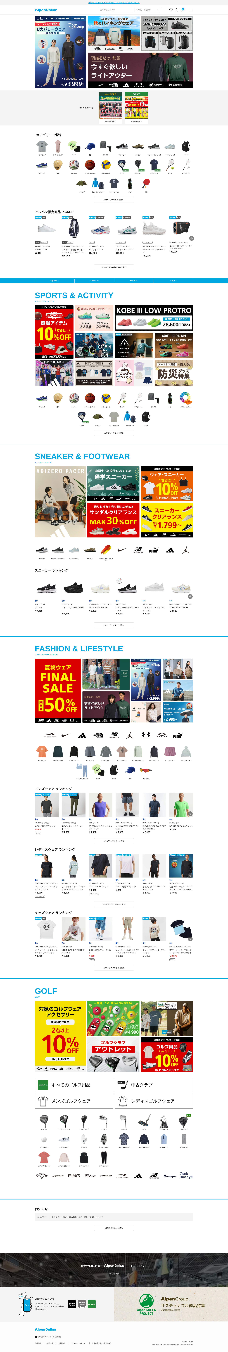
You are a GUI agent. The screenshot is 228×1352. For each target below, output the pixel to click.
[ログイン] (176, 10)
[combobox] (116, 10)
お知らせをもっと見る (114, 1228)
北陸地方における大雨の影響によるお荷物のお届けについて (114, 3)
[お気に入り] (171, 10)
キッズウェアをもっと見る (114, 968)
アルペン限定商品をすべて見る (114, 267)
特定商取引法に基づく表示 (101, 1343)
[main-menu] (190, 10)
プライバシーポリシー (78, 1343)
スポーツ (53, 281)
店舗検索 (115, 1274)
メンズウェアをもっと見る (114, 841)
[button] (191, 238)
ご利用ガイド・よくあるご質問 (49, 1337)
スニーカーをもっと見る (114, 625)
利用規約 (62, 1343)
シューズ (93, 281)
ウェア (132, 281)
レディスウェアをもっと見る (114, 904)
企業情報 (38, 1343)
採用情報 (50, 1343)
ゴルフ (172, 281)
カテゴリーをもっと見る (114, 200)
